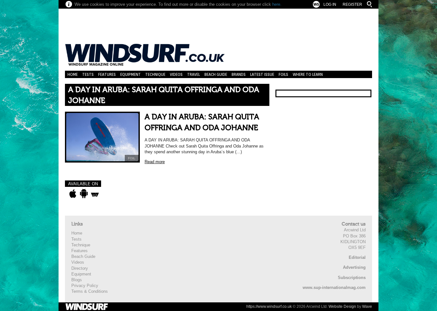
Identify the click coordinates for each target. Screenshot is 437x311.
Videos (176, 74)
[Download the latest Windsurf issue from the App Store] (72, 193)
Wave (367, 306)
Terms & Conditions (89, 291)
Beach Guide (215, 74)
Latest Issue (262, 74)
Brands (239, 74)
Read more (155, 161)
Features (107, 74)
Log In (329, 4)
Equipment (130, 74)
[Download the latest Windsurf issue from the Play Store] (83, 193)
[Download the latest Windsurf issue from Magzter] (95, 193)
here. (277, 4)
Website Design (342, 306)
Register (352, 4)
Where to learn (308, 74)
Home (73, 74)
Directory (79, 268)
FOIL (131, 158)
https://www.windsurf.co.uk (269, 306)
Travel (193, 74)
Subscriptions (352, 277)
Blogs (76, 279)
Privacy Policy (84, 285)
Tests (88, 74)
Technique (155, 74)
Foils (283, 74)
